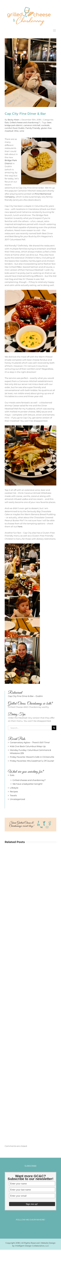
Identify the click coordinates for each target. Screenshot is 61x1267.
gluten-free (46, 128)
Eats (7, 122)
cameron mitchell (31, 125)
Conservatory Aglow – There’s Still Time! (30, 742)
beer (49, 122)
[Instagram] (27, 1227)
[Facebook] (22, 1227)
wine (22, 130)
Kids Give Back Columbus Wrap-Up (28, 746)
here (20, 526)
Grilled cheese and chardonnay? (25, 122)
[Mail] (39, 1227)
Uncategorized (17, 799)
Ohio (16, 130)
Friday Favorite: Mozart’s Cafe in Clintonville (32, 756)
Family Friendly (32, 128)
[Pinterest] (33, 1227)
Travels (13, 795)
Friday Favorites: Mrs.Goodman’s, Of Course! (32, 760)
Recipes (14, 791)
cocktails (45, 125)
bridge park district (14, 125)
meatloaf (9, 130)
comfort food (11, 128)
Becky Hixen (13, 119)
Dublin (21, 128)
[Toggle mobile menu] (54, 30)
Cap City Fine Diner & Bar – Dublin (25, 696)
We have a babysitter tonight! (27, 783)
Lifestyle (14, 787)
